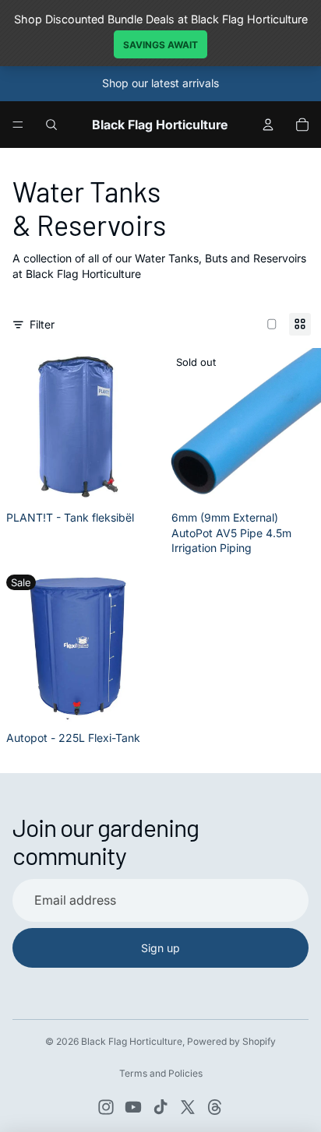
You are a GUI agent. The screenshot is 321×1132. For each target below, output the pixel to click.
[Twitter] (187, 1107)
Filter (42, 324)
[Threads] (215, 1107)
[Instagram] (106, 1107)
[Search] (51, 124)
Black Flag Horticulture (131, 1041)
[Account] (268, 124)
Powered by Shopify (231, 1041)
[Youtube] (133, 1107)
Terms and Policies (161, 1073)
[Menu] (18, 124)
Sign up (160, 947)
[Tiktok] (160, 1107)
